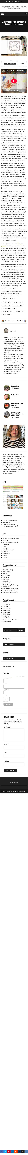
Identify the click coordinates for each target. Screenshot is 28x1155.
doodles (7, 305)
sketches (20, 311)
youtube (7, 315)
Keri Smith (6, 579)
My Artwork (14, 61)
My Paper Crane (8, 583)
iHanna (5, 573)
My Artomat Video (8, 550)
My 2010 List (6, 616)
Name (6, 744)
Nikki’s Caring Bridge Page (11, 585)
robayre (21, 63)
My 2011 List (6, 618)
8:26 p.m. (7, 302)
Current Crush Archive (10, 520)
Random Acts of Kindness (11, 620)
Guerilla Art (6, 612)
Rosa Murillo (6, 587)
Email (6, 753)
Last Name (6, 689)
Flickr (4, 546)
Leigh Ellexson (7, 522)
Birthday (6, 695)
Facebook (6, 544)
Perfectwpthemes (20, 791)
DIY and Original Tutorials (10, 542)
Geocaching (6, 610)
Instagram (6, 548)
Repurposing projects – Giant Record (17, 404)
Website (6, 761)
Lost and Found (15, 386)
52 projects (6, 605)
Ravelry (5, 555)
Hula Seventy (7, 572)
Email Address (8, 678)
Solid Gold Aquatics (9, 524)
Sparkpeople (7, 622)
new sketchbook (10, 308)
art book (18, 302)
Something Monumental (10, 592)
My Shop (5, 552)
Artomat (5, 540)
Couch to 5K (6, 608)
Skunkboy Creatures (9, 590)
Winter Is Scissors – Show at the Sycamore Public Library (17, 414)
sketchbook (8, 311)
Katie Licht (6, 577)
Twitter (5, 557)
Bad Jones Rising (8, 570)
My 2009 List (6, 614)
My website (6, 554)
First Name (6, 684)
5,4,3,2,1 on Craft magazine (11, 538)
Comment (7, 727)
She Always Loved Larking (11, 589)
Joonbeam (6, 575)
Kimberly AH (6, 581)
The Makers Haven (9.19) (10, 526)
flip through (18, 305)
